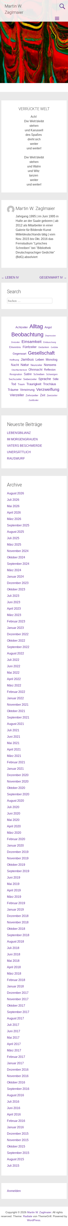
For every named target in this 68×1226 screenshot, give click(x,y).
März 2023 (14, 615)
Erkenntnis (15, 347)
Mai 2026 (13, 506)
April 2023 (14, 608)
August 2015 (15, 1159)
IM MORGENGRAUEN (22, 439)
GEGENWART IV (53, 277)
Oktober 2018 (16, 928)
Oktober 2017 (16, 1005)
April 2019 (14, 890)
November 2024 (18, 551)
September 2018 (18, 935)
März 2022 (14, 685)
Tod (13, 384)
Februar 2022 (16, 691)
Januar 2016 (15, 1127)
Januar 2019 (15, 909)
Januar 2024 (15, 576)
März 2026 (14, 519)
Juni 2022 (13, 666)
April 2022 (14, 679)
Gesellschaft (41, 353)
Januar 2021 (15, 768)
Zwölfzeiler (34, 400)
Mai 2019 (13, 884)
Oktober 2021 (16, 711)
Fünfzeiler (30, 347)
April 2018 (14, 967)
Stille (56, 379)
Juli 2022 (13, 659)
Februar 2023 (16, 621)
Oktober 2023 (16, 589)
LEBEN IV (10, 277)
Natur (25, 365)
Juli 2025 (13, 538)
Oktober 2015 (16, 1146)
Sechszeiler (15, 379)
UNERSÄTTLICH (19, 452)
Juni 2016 (13, 1108)
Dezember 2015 (18, 1133)
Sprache (44, 379)
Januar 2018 (15, 986)
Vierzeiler (17, 395)
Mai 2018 (13, 960)
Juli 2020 (13, 807)
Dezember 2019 (18, 851)
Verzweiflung (47, 389)
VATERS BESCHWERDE (24, 445)
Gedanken (43, 347)
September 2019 (18, 871)
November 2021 (18, 704)
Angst (48, 327)
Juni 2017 (13, 1031)
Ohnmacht (35, 369)
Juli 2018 (13, 948)
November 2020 (18, 781)
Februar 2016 (16, 1120)
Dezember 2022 (18, 634)
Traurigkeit (33, 384)
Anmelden (14, 1190)
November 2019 (18, 858)
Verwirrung (27, 389)
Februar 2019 (16, 903)
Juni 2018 (13, 954)
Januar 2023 (15, 627)
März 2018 (14, 973)
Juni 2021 (13, 736)
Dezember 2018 (18, 916)
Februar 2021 (16, 762)
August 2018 (15, 941)
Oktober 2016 (16, 1082)
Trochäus (49, 384)
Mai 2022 (13, 672)
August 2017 (15, 1018)
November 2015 (18, 1140)
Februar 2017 (16, 1056)
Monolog (51, 359)
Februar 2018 (16, 980)
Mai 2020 (13, 819)
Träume (13, 390)
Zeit (42, 395)
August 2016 (15, 1095)
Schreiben (38, 374)
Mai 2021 (13, 743)
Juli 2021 (13, 730)
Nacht (15, 364)
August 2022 (15, 653)
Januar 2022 (15, 698)
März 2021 (14, 755)
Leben (40, 359)
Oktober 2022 (16, 640)
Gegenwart (19, 353)
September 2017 (18, 1012)
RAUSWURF (16, 458)
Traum (21, 384)
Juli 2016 (13, 1101)
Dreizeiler (15, 342)
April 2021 (14, 749)
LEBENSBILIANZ (19, 432)
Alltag (36, 326)
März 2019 (14, 896)
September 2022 (18, 647)
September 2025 (18, 525)
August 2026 (15, 493)
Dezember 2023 (18, 583)
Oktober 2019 (16, 864)
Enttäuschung (49, 342)
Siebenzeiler (30, 379)
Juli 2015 (13, 1165)
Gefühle (54, 347)
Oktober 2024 (16, 557)
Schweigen (52, 374)
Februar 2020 (16, 839)
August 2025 (15, 531)
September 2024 (18, 563)
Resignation (16, 374)
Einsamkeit (32, 341)
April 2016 (14, 1114)
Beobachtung (27, 334)
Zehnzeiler (32, 395)
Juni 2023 (13, 602)
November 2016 (18, 1076)
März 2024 (14, 570)
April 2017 (14, 1044)
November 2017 (18, 999)
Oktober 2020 (16, 787)
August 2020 (15, 800)
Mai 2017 (13, 1037)
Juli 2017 (13, 1024)
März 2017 (14, 1050)
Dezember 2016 (18, 1069)
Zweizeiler (52, 395)
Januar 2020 (15, 845)
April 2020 (14, 826)
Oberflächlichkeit (19, 370)
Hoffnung (14, 360)
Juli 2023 (13, 595)
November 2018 (18, 922)
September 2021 (18, 717)
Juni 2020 (13, 813)
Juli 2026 (13, 499)
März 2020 (14, 832)
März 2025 (14, 544)
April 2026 (14, 512)
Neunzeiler (36, 365)
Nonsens (50, 365)
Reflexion (50, 369)
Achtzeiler (21, 327)
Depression (50, 335)
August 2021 (15, 723)
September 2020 (18, 794)
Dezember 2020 (18, 775)
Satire (28, 374)
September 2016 (18, 1088)
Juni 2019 (13, 877)
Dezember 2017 (18, 992)
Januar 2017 (15, 1063)
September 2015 (18, 1152)
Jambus (27, 359)
